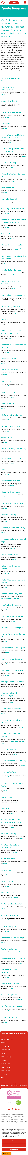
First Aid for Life (7, 403)
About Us (21, 1153)
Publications (5, 1078)
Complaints (5, 1071)
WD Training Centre (9, 995)
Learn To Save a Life (9, 555)
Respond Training (8, 772)
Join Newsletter (7, 1039)
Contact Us (5, 1046)
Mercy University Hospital (12, 627)
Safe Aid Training (8, 833)
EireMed (4, 319)
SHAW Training (7, 881)
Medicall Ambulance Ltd (12, 605)
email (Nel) (16, 598)
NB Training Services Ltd (11, 659)
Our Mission (5, 1064)
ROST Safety (6, 808)
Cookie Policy (6, 1057)
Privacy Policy (15, 1153)
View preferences (14, 1149)
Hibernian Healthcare (10, 492)
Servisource (6, 870)
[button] (25, 1125)
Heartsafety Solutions (10, 481)
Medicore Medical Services (12, 616)
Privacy (4, 1053)
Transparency (6, 1067)
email (3, 95)
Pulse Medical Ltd (8, 749)
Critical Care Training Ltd (12, 245)
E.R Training (6, 381)
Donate (14, 3)
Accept (14, 1141)
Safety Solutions (8, 859)
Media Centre (6, 1050)
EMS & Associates (8, 358)
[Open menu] (25, 3)
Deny (14, 1145)
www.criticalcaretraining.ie (14, 248)
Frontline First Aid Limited (12, 426)
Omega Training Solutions (12, 681)
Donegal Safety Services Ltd (13, 295)
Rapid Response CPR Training (13, 761)
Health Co (5, 469)
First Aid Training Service (11, 415)
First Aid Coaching (9, 392)
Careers (4, 1074)
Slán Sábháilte (7, 892)
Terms (3, 1060)
